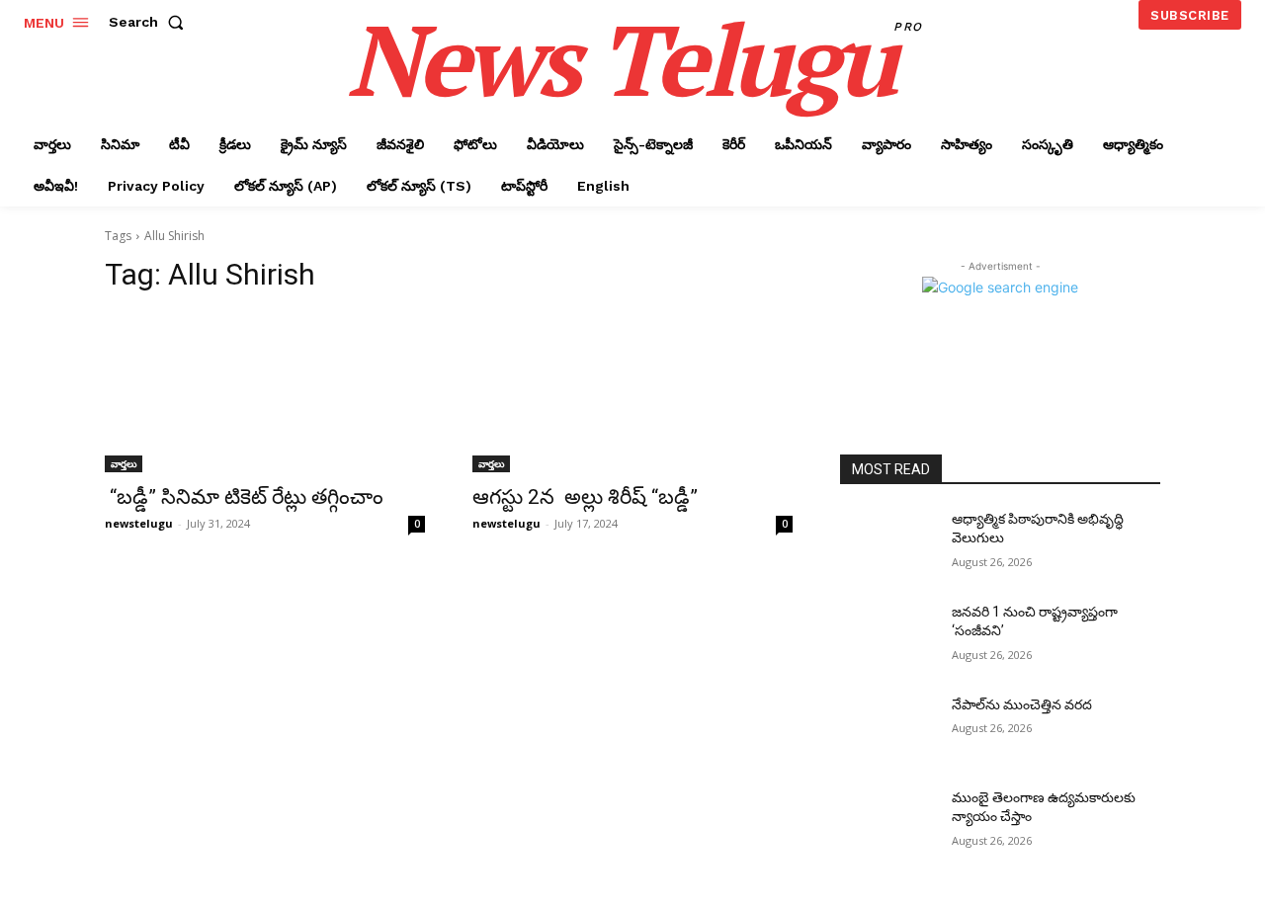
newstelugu (139, 523)
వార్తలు (123, 463)
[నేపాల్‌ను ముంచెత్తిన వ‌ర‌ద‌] (888, 729)
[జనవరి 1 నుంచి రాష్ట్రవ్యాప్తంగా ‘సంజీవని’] (888, 636)
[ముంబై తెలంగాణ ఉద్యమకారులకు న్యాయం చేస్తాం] (888, 822)
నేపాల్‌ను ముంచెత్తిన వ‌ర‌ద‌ (1022, 704)
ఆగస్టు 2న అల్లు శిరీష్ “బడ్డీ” (585, 497)
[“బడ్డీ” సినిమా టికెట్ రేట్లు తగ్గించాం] (265, 392)
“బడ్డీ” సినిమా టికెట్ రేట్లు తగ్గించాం (246, 497)
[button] (150, 21)
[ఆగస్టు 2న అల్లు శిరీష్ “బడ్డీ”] (632, 392)
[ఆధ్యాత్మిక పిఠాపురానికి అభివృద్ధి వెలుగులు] (888, 543)
